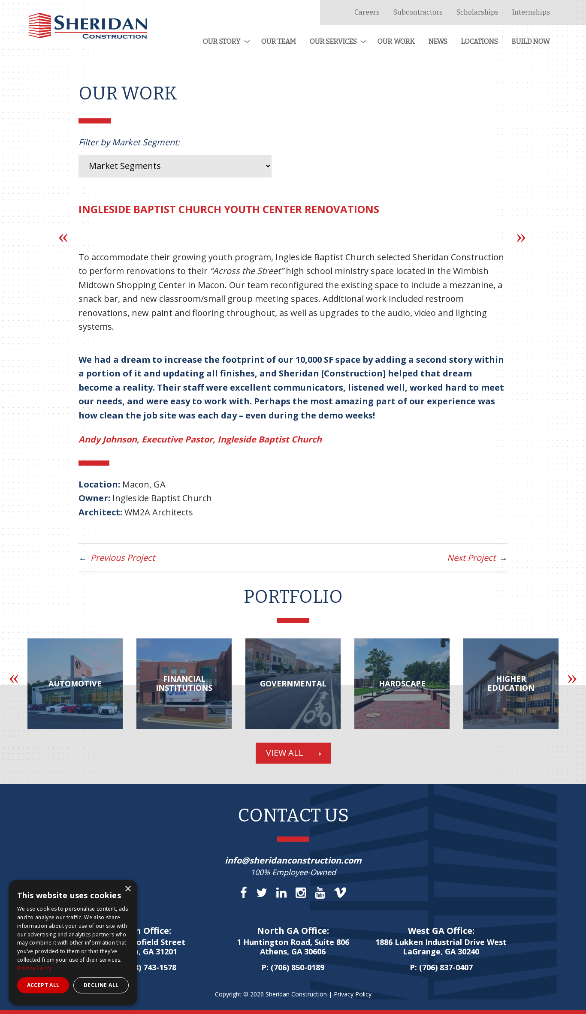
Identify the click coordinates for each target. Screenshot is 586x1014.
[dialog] (73, 942)
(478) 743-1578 (149, 967)
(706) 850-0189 (297, 967)
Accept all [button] (43, 985)
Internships (531, 12)
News (438, 41)
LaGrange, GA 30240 (441, 947)
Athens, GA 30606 (293, 947)
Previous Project (123, 557)
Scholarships (477, 12)
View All (284, 752)
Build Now (531, 41)
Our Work (396, 41)
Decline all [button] (101, 985)
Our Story (222, 41)
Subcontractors (418, 12)
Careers (367, 12)
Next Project (471, 557)
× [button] (127, 889)
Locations (479, 41)
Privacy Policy (353, 994)
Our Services (333, 41)
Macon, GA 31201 (144, 947)
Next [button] (521, 236)
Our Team (278, 41)
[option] (75, 683)
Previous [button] (63, 236)
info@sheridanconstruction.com (293, 860)
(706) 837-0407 (446, 967)
